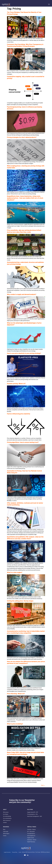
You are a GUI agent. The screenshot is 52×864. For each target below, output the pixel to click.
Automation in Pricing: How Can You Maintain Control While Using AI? (24, 472)
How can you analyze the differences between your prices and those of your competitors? (26, 662)
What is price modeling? (15, 724)
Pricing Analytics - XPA (32, 814)
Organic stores (30, 837)
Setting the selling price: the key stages (20, 601)
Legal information (7, 852)
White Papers (6, 833)
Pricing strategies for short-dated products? (21, 137)
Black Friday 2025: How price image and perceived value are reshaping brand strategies (25, 753)
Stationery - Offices (31, 839)
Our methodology (7, 816)
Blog (4, 829)
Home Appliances (31, 835)
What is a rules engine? (14, 572)
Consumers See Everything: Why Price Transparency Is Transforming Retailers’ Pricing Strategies (25, 45)
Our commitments (7, 818)
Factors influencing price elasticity (18, 414)
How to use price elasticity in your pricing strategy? (24, 353)
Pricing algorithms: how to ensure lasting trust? (23, 442)
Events (4, 835)
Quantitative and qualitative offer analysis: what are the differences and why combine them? (25, 537)
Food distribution (31, 833)
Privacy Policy (14, 852)
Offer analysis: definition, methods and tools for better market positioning (25, 504)
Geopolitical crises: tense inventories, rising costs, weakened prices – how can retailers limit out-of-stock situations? (25, 198)
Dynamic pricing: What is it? (16, 383)
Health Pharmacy (31, 841)
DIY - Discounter (31, 831)
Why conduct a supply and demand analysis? (21, 294)
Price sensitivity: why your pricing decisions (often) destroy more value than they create (24, 231)
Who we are (5, 812)
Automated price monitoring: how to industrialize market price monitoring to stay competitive (26, 632)
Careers (5, 822)
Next (43, 785)
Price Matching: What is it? (16, 693)
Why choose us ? (7, 820)
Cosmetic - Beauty (31, 829)
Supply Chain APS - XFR (32, 812)
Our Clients (5, 814)
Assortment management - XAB (34, 816)
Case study (5, 831)
